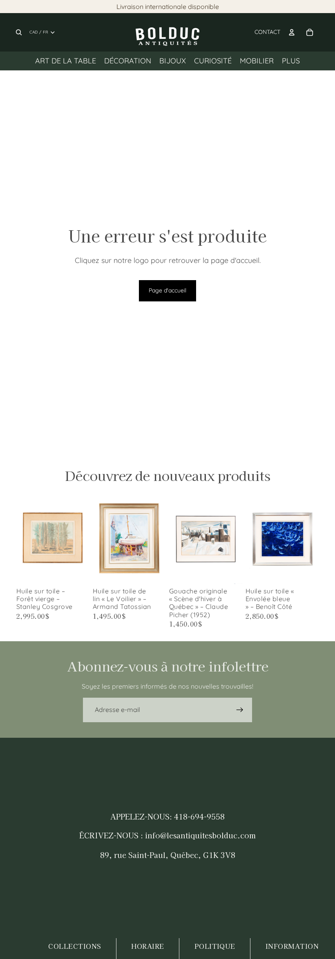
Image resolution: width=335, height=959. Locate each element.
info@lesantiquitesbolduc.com (200, 835)
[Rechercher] (19, 32)
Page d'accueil (167, 290)
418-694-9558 (199, 816)
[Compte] (292, 32)
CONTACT (267, 32)
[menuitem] (291, 61)
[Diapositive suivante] (80, 538)
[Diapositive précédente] (25, 538)
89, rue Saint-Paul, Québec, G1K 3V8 (167, 854)
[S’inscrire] (239, 710)
